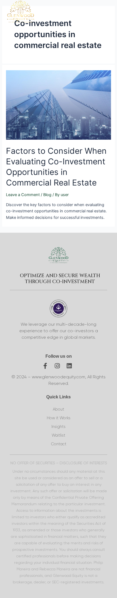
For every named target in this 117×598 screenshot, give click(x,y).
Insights (58, 426)
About (58, 409)
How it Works (58, 418)
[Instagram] (57, 366)
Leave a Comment (23, 194)
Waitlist (58, 435)
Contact (58, 444)
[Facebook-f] (45, 366)
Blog (47, 194)
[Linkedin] (69, 366)
